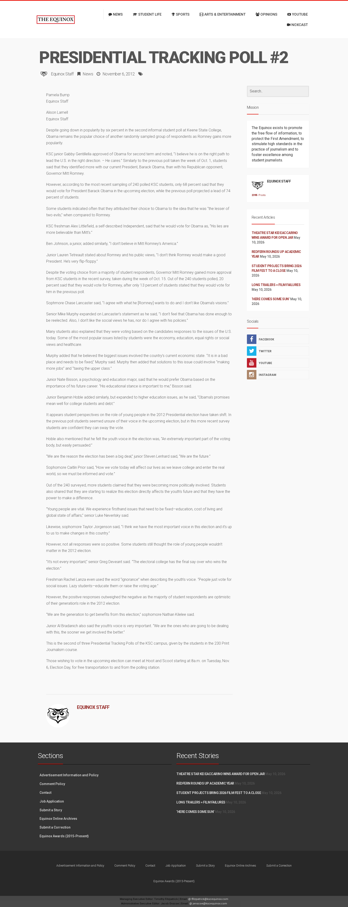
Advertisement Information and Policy (69, 775)
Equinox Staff (62, 73)
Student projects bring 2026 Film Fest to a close (218, 793)
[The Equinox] (56, 19)
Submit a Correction (55, 827)
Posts (257, 195)
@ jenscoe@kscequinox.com (208, 903)
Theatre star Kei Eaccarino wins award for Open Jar (220, 774)
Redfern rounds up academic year (205, 783)
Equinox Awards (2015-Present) (64, 836)
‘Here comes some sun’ (271, 299)
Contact (45, 792)
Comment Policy (52, 784)
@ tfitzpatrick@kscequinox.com (208, 899)
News (88, 73)
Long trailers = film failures (276, 285)
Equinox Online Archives (58, 818)
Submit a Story (51, 810)
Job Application (52, 801)
